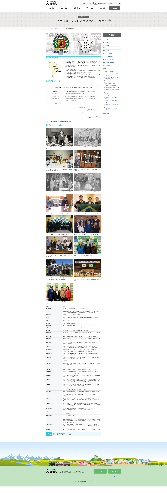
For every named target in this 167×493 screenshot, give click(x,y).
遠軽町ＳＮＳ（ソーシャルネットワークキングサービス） (112, 105)
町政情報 (114, 8)
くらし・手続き (51, 8)
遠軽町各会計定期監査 (110, 83)
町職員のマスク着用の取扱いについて (112, 101)
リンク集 (100, 471)
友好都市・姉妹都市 (109, 71)
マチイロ (107, 95)
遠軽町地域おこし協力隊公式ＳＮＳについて (112, 90)
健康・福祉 (77, 8)
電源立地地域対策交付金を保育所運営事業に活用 (112, 78)
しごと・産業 (101, 8)
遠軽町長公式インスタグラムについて (112, 108)
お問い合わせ (115, 471)
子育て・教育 (89, 8)
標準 (95, 3)
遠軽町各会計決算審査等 (110, 85)
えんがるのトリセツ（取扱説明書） (112, 98)
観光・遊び (64, 8)
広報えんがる (108, 93)
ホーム (47, 28)
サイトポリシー (118, 476)
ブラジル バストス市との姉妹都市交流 (111, 74)
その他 (56, 28)
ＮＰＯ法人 (107, 81)
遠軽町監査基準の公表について (112, 87)
